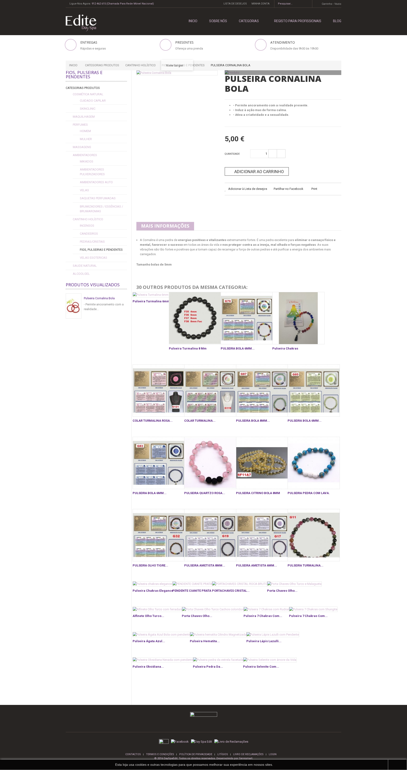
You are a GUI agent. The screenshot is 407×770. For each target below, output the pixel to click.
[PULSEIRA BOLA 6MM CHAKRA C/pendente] (247, 318)
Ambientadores (85, 155)
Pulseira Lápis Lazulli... (263, 641)
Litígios (222, 754)
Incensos (87, 225)
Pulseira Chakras (285, 348)
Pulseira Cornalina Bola (99, 298)
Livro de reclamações (248, 754)
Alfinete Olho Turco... (148, 616)
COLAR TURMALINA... (200, 420)
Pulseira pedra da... (208, 666)
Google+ (252, 204)
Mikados (86, 161)
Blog (337, 21)
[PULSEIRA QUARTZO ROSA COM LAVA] (210, 463)
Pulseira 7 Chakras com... (263, 616)
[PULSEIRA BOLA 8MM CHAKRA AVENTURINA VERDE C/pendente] (262, 390)
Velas (84, 190)
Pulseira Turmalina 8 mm (188, 348)
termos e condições (160, 754)
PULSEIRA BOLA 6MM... (238, 348)
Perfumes (80, 124)
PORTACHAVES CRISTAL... (231, 590)
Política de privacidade (195, 754)
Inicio (73, 65)
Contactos (133, 754)
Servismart (245, 758)
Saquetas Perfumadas (98, 198)
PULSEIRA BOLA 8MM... (253, 420)
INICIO (193, 21)
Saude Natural (85, 265)
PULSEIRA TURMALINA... (305, 565)
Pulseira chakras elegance (153, 590)
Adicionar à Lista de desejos (247, 189)
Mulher (86, 139)
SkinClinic (87, 108)
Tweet (229, 204)
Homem (85, 131)
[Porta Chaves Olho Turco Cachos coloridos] (213, 609)
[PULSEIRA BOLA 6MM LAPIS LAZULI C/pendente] (159, 463)
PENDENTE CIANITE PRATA (191, 590)
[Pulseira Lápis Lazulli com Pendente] (272, 634)
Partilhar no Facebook (288, 189)
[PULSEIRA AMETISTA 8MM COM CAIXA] (210, 535)
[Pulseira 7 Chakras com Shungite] (313, 609)
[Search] (307, 4)
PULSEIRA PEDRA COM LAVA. (309, 493)
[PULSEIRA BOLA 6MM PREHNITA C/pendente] (314, 390)
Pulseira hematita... (205, 641)
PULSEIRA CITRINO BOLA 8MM (258, 493)
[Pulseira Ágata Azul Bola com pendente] (162, 634)
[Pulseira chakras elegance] (153, 584)
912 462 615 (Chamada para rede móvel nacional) (123, 3)
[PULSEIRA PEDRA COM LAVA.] (314, 463)
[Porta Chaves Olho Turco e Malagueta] (294, 584)
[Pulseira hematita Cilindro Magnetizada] (218, 634)
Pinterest (264, 204)
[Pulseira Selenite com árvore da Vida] (270, 660)
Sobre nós (218, 21)
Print (314, 189)
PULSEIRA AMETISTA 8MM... (204, 565)
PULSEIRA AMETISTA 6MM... (256, 565)
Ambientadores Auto (96, 182)
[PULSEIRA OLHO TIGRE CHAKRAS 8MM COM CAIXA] (159, 535)
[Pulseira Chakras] (298, 318)
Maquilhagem (84, 116)
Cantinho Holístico (88, 219)
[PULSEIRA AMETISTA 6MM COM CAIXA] (262, 535)
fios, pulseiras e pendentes (101, 249)
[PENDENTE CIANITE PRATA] (192, 584)
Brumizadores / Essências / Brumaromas (101, 209)
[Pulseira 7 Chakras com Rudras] (267, 609)
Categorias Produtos (83, 88)
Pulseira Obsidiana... (148, 666)
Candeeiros (89, 233)
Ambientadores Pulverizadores (92, 172)
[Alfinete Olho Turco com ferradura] (158, 609)
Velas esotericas (93, 257)
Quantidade (232, 154)
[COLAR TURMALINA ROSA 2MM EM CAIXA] (159, 390)
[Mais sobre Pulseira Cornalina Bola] (73, 306)
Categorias (249, 21)
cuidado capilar (93, 100)
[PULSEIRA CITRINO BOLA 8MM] (262, 463)
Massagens (82, 147)
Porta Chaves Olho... (282, 590)
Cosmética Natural (88, 94)
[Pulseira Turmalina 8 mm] (195, 318)
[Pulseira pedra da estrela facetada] (218, 660)
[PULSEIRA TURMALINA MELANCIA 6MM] (314, 535)
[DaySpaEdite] (79, 23)
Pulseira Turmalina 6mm (151, 301)
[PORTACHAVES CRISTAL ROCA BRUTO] (240, 584)
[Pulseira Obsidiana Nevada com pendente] (163, 660)
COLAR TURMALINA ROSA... (153, 420)
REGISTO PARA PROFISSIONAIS (297, 21)
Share (240, 204)
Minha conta (260, 3)
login (273, 754)
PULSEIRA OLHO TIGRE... (150, 565)
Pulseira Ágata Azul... (149, 641)
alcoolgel (81, 273)
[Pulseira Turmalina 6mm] (151, 294)
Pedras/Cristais (92, 241)
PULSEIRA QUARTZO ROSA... (204, 493)
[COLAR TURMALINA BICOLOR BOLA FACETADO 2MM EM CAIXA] (210, 390)
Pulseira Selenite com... (261, 666)
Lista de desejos (235, 3)
